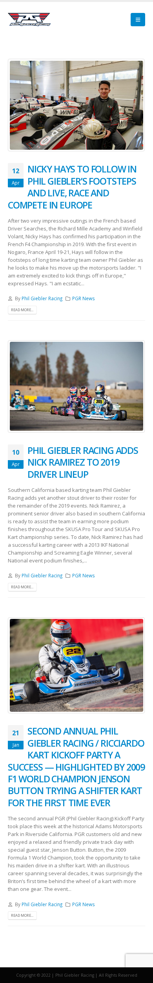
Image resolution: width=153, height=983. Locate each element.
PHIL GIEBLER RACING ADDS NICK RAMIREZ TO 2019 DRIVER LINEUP (82, 462)
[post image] (76, 105)
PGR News (83, 298)
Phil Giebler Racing (42, 298)
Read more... (22, 309)
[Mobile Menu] (138, 19)
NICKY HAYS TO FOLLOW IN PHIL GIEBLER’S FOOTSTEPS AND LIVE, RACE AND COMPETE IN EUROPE (72, 187)
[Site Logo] (29, 19)
